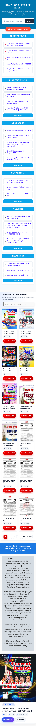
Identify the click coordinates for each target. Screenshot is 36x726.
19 (24, 536)
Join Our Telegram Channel (18, 29)
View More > (18, 115)
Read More (7, 719)
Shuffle (21, 719)
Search (29, 21)
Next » (29, 536)
